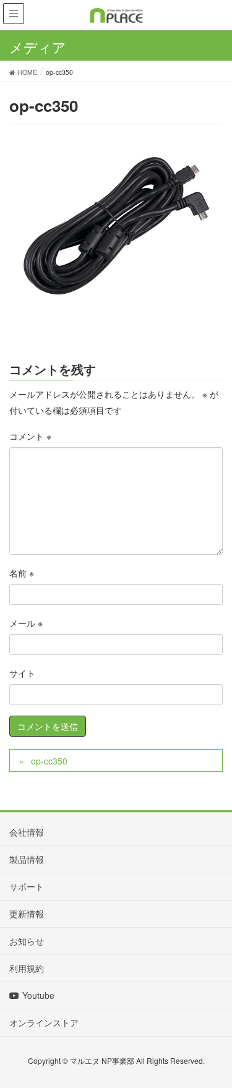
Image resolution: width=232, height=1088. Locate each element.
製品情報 (26, 859)
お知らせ (26, 941)
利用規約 (26, 968)
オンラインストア (44, 1022)
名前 (21, 573)
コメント (30, 436)
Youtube (38, 995)
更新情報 (26, 913)
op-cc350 (49, 761)
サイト (22, 673)
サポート (26, 886)
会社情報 (26, 832)
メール (26, 623)
